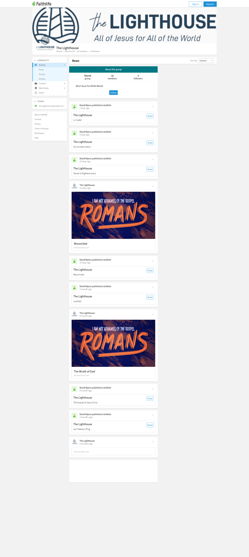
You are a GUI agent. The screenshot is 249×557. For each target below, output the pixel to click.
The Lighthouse (82, 115)
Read (150, 116)
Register (210, 4)
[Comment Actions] (153, 106)
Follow (113, 92)
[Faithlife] (43, 4)
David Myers (86, 105)
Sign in (195, 4)
